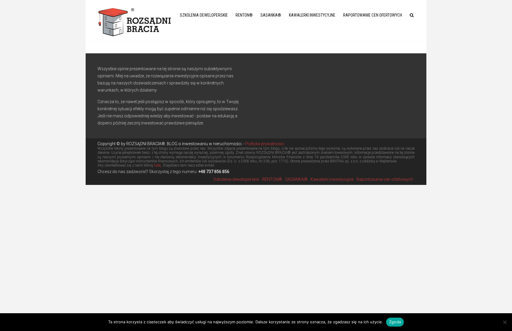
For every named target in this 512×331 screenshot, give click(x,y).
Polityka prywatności (264, 143)
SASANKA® (270, 15)
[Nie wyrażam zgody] (505, 322)
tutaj (157, 165)
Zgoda (395, 321)
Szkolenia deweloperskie (204, 15)
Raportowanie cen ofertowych (372, 15)
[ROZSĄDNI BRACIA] (134, 21)
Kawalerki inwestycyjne (312, 15)
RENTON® (244, 15)
